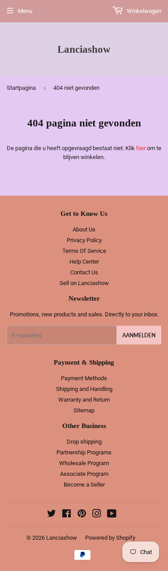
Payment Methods (84, 378)
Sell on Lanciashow (84, 283)
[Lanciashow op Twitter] (51, 515)
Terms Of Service (84, 251)
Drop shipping (84, 441)
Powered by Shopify (110, 537)
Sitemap (84, 410)
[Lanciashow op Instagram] (96, 515)
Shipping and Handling (84, 389)
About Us (84, 229)
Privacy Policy (84, 240)
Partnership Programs (84, 452)
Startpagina (21, 87)
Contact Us (84, 272)
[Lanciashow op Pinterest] (81, 515)
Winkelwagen (143, 11)
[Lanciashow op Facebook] (66, 515)
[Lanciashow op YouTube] (111, 515)
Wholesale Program (84, 463)
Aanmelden (138, 335)
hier (141, 148)
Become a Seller (84, 484)
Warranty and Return (84, 399)
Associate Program (84, 473)
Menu (25, 11)
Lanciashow (84, 49)
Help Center (84, 261)
